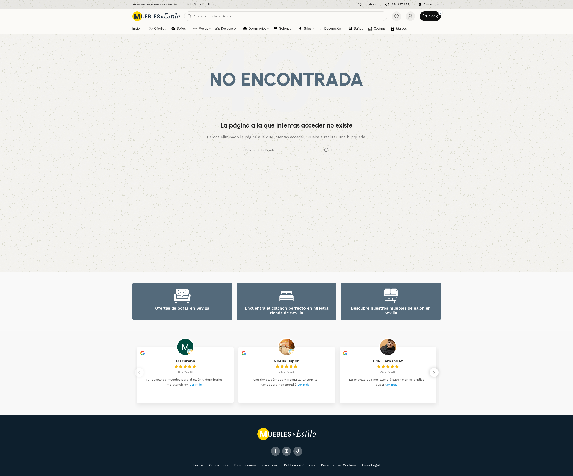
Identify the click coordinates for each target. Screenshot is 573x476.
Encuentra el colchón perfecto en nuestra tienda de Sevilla (286, 310)
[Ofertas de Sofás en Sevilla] (182, 295)
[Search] (326, 150)
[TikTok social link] (297, 451)
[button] (434, 372)
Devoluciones (245, 465)
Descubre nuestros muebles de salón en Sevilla (391, 310)
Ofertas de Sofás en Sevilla (182, 308)
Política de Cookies (299, 465)
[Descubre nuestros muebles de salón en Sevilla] (390, 295)
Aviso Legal (370, 465)
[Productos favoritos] (396, 16)
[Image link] (286, 434)
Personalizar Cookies (338, 465)
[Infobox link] (368, 5)
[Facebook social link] (275, 451)
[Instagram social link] (286, 451)
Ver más (196, 384)
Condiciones (219, 465)
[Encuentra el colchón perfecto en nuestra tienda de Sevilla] (286, 295)
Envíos (198, 465)
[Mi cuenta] (410, 16)
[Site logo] (156, 16)
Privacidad (269, 465)
